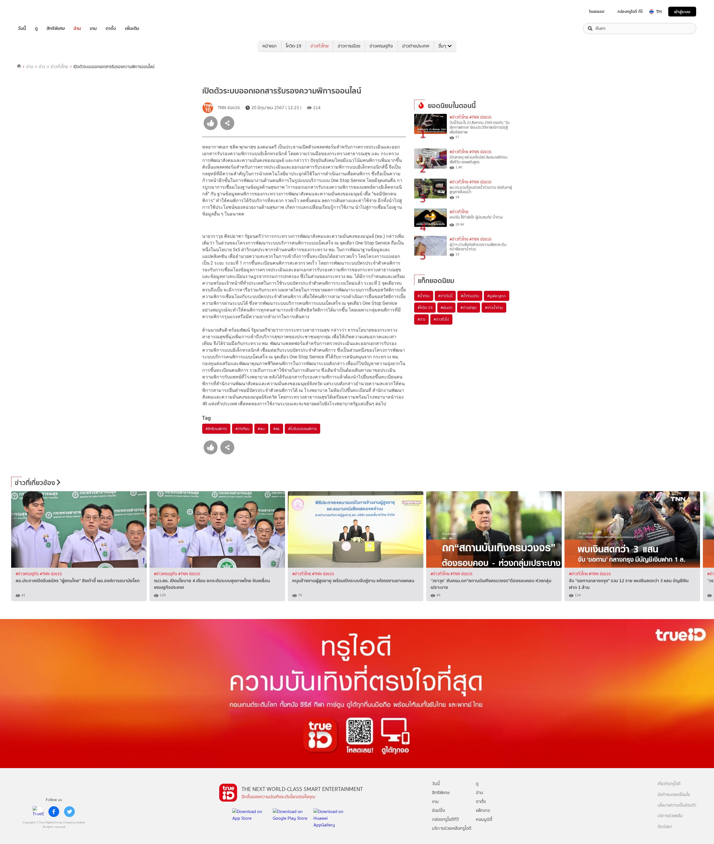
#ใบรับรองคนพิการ (302, 428)
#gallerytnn (496, 296)
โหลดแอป (596, 11)
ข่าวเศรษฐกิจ (381, 46)
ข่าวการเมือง (349, 46)
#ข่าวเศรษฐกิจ (28, 574)
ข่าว (42, 67)
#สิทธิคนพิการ (216, 428)
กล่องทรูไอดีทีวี (445, 819)
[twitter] (69, 811)
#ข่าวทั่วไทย (459, 117)
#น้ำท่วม (424, 296)
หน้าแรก (269, 46)
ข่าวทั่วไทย (319, 46)
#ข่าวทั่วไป (441, 319)
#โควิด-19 (425, 307)
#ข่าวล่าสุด (468, 307)
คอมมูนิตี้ (484, 819)
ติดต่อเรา (665, 827)
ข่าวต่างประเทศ (415, 46)
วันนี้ (22, 28)
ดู (36, 28)
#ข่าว (421, 319)
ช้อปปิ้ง (438, 810)
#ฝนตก (446, 307)
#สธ (276, 428)
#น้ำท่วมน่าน (470, 296)
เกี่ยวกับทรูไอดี (669, 784)
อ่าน (77, 28)
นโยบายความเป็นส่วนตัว (677, 805)
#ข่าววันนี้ (445, 296)
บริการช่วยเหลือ (670, 816)
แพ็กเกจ (483, 810)
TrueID (34, 11)
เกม (93, 28)
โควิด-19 (293, 46)
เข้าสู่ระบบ (682, 11)
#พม (261, 428)
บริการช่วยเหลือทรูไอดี (451, 828)
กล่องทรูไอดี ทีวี (630, 11)
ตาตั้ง (111, 28)
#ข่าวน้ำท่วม (494, 307)
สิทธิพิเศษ (56, 28)
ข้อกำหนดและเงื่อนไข (674, 795)
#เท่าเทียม (242, 428)
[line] (38, 811)
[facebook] (53, 811)
